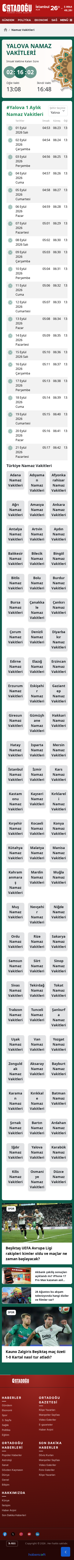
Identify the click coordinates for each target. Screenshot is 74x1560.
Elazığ (37, 666)
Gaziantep (58, 693)
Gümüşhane (37, 723)
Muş (15, 912)
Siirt (37, 965)
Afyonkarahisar (58, 483)
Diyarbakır (58, 639)
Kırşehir (15, 828)
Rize (37, 941)
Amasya (37, 509)
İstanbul (15, 774)
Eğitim (5, 1434)
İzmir (37, 774)
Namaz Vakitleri (22, 30)
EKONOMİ (41, 20)
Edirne (15, 666)
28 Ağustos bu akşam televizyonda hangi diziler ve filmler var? (52, 1295)
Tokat (58, 990)
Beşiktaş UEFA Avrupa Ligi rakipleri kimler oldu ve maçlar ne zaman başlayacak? (36, 1253)
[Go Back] (65, 1552)
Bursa (15, 607)
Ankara (58, 509)
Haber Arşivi (46, 1429)
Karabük (58, 1152)
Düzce (58, 1176)
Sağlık (5, 1425)
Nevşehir (37, 914)
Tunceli (37, 1014)
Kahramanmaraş (15, 882)
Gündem (7, 1405)
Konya (58, 828)
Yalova (37, 1152)
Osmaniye (37, 1179)
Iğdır (15, 1152)
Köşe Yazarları (47, 1409)
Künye (5, 1500)
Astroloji (7, 1460)
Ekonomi (7, 1410)
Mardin (37, 877)
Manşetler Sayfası (49, 1414)
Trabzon (15, 1014)
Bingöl (58, 558)
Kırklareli (58, 801)
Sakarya (58, 941)
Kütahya (15, 852)
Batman (58, 1098)
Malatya (37, 852)
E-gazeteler (46, 1424)
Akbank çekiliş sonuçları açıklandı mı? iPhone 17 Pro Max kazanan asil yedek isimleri (51, 1276)
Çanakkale (37, 610)
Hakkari (58, 720)
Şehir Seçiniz (57, 108)
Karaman (15, 1101)
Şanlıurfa (58, 1017)
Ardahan (58, 1127)
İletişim (6, 1505)
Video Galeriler (47, 1419)
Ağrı (15, 509)
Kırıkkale (37, 1101)
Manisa (58, 852)
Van (37, 1044)
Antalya (15, 534)
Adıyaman (37, 483)
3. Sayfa (6, 1420)
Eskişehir (37, 693)
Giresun (15, 720)
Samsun (15, 965)
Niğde (58, 912)
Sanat (5, 1465)
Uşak (15, 1044)
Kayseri (37, 798)
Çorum (15, 637)
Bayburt (58, 1068)
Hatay (15, 750)
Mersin (58, 750)
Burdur (58, 583)
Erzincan (58, 666)
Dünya (5, 1474)
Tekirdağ (37, 990)
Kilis (15, 1176)
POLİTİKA (24, 20)
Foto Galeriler (47, 1470)
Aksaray (37, 1068)
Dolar (69, 7)
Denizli (37, 637)
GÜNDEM (8, 20)
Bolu (37, 583)
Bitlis (15, 583)
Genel (5, 1479)
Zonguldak (15, 1071)
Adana (15, 480)
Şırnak (15, 1127)
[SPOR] (37, 1222)
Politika (6, 1430)
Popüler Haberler (12, 1455)
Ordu (15, 941)
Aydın (58, 534)
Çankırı (58, 607)
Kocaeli (37, 828)
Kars (58, 774)
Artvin (37, 534)
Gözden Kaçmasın (12, 1470)
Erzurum (15, 691)
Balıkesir (15, 558)
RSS (13, 1543)
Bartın (37, 1127)
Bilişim (5, 1484)
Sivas (15, 990)
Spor (4, 1415)
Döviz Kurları (46, 1455)
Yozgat (58, 1044)
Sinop (58, 965)
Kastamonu (15, 801)
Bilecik (37, 558)
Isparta (37, 750)
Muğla (58, 877)
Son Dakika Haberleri (14, 1515)
